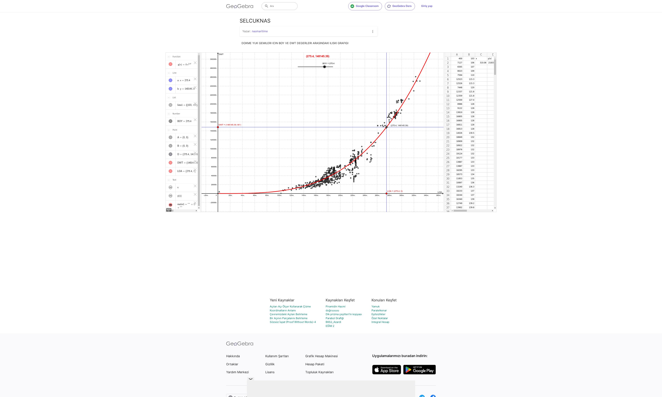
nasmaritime (260, 31)
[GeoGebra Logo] (239, 6)
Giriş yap (426, 6)
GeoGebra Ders (402, 6)
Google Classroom (367, 6)
